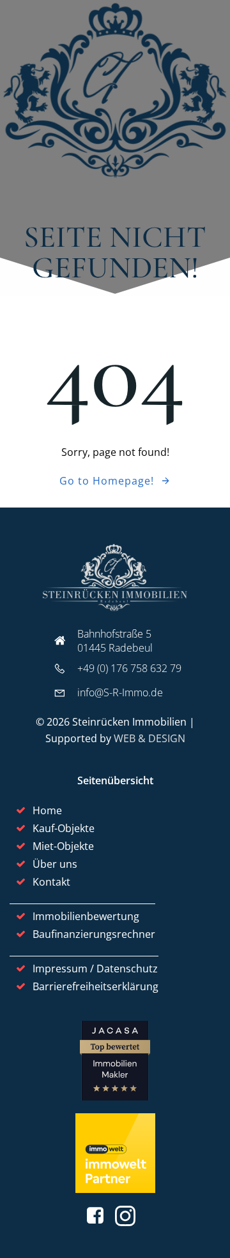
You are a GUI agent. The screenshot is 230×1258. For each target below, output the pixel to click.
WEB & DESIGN (149, 738)
